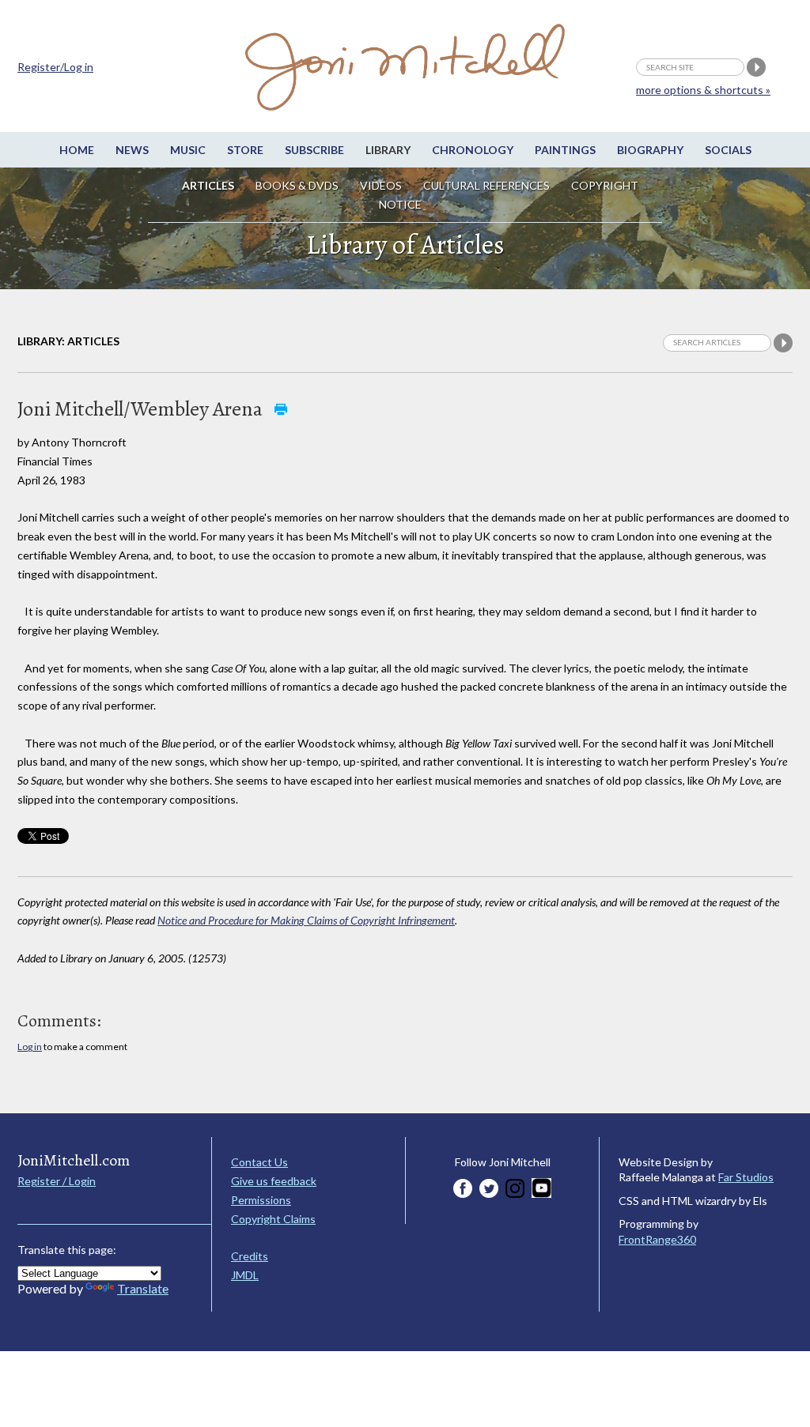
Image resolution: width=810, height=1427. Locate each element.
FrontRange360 (657, 1239)
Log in (29, 1046)
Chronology (472, 149)
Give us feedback (273, 1181)
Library (388, 149)
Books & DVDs (297, 185)
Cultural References (486, 185)
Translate (142, 1288)
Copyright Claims (273, 1219)
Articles (208, 185)
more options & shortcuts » (703, 89)
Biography (650, 149)
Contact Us (259, 1162)
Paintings (565, 149)
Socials (728, 149)
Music (188, 149)
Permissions (261, 1200)
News (132, 149)
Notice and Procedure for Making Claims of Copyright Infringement (306, 920)
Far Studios (746, 1177)
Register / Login (56, 1181)
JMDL (245, 1275)
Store (245, 149)
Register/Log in (55, 66)
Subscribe (314, 149)
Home (76, 149)
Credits (249, 1256)
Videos (381, 185)
